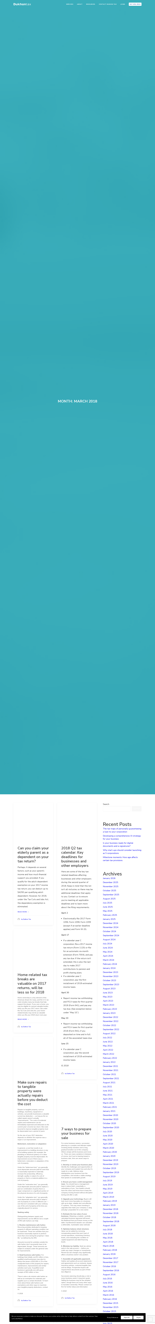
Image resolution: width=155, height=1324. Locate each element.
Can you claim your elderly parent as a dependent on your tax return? (33, 855)
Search (106, 804)
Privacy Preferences (112, 1317)
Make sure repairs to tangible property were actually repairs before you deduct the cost (33, 1093)
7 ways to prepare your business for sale (76, 1133)
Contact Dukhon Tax (108, 4)
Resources (90, 4)
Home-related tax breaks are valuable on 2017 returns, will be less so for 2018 (32, 983)
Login (122, 4)
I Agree (138, 1317)
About (79, 4)
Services (69, 4)
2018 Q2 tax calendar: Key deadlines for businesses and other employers (75, 857)
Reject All (127, 1317)
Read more (22, 912)
